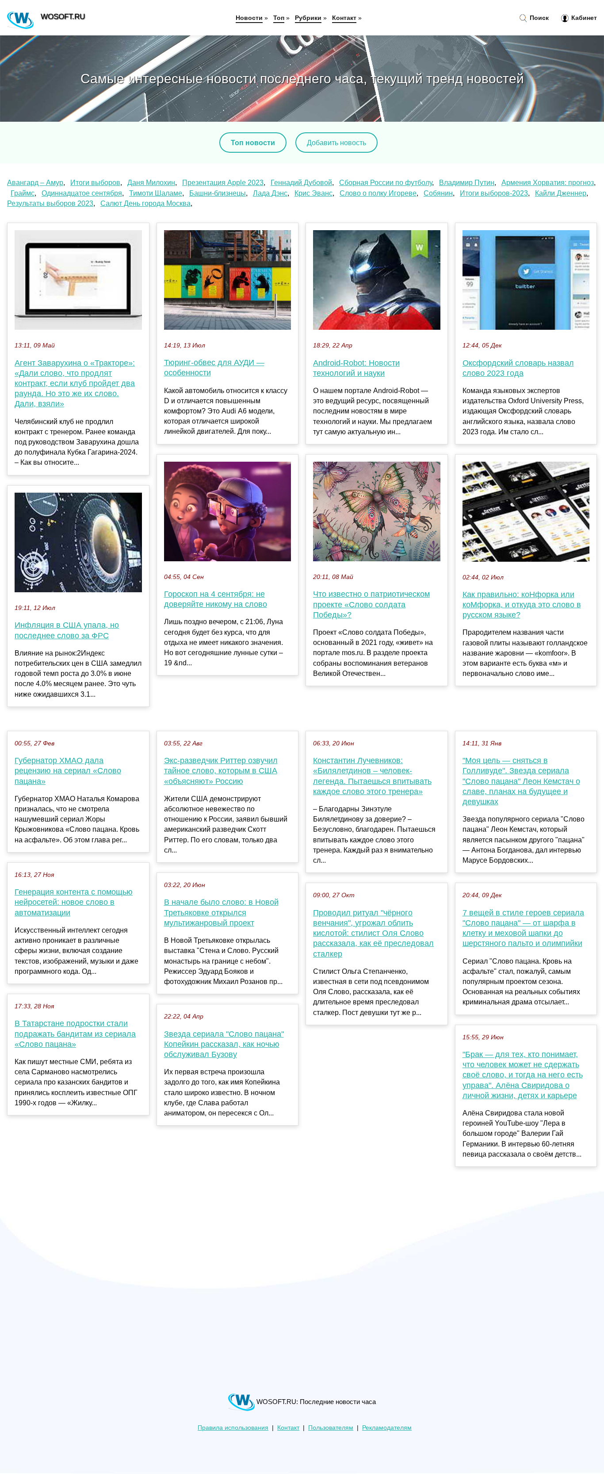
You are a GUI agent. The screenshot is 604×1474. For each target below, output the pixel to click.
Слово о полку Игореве (378, 193)
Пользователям (330, 1427)
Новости (249, 17)
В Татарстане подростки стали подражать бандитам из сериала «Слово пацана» (75, 1033)
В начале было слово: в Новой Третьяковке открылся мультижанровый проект (221, 912)
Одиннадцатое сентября (82, 193)
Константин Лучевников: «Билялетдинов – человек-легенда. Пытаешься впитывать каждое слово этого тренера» (372, 776)
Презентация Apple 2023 (223, 182)
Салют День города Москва (145, 203)
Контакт (344, 17)
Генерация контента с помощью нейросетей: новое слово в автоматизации (74, 902)
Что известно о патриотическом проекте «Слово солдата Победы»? (371, 604)
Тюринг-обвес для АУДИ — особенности (214, 367)
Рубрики (308, 17)
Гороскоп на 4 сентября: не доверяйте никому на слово (215, 599)
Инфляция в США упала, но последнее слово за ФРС (67, 630)
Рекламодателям (387, 1427)
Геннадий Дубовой (301, 182)
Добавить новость (336, 143)
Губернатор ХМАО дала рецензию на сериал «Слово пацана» (68, 770)
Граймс (22, 193)
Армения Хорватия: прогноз (547, 182)
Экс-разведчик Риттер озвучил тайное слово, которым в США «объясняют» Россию (221, 770)
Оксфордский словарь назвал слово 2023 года (518, 368)
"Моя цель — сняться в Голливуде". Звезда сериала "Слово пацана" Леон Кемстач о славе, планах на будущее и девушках (521, 781)
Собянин (438, 193)
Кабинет (583, 17)
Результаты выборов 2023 (50, 203)
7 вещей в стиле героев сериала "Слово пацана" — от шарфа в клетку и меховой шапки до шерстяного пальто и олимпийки (523, 928)
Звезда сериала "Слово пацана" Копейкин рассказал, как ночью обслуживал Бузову (224, 1044)
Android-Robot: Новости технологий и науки (356, 368)
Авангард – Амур (35, 182)
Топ (278, 17)
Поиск (538, 17)
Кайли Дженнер (560, 193)
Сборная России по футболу (385, 182)
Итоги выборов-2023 (494, 193)
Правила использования (233, 1427)
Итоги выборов (95, 182)
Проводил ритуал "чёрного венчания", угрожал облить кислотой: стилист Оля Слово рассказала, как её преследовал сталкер (373, 933)
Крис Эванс (313, 193)
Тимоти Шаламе (155, 193)
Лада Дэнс (270, 193)
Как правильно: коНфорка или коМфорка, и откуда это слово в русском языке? (522, 604)
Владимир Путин (466, 182)
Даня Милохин (151, 182)
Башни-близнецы (217, 193)
